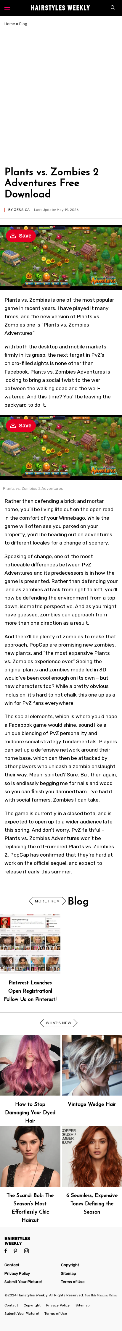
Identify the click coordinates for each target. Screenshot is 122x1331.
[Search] (114, 8)
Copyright (70, 1265)
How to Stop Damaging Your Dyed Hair (30, 1113)
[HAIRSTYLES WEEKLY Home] (61, 1240)
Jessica (22, 210)
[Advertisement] (61, 96)
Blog (23, 24)
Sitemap (68, 1273)
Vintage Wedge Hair (92, 1104)
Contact (11, 1265)
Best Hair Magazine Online (101, 1295)
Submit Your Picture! (23, 1282)
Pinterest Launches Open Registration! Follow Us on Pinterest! (30, 991)
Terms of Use (73, 1282)
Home (9, 24)
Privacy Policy (17, 1273)
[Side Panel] (7, 8)
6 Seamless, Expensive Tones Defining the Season (92, 1204)
